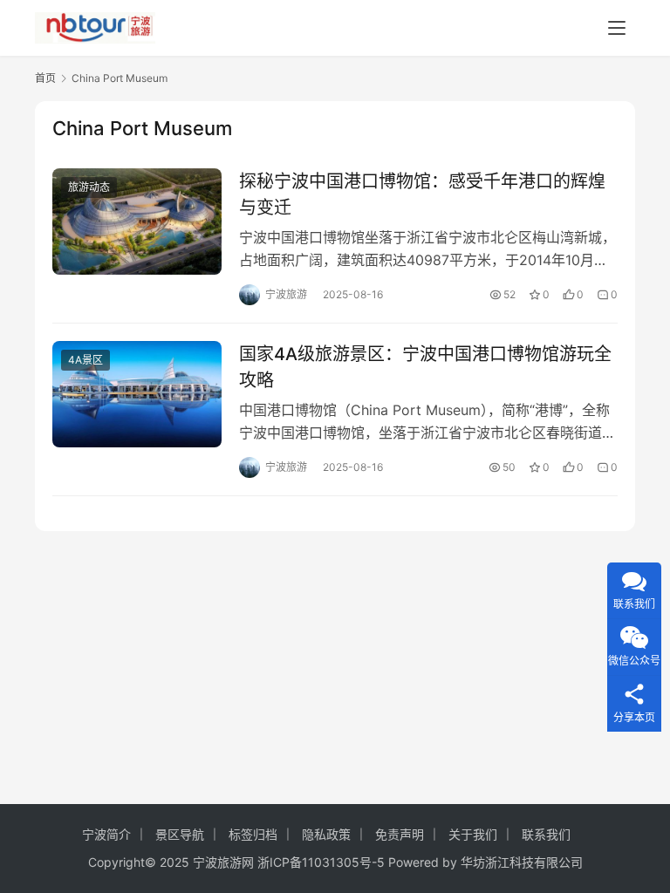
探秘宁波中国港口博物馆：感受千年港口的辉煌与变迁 (422, 194)
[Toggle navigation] (616, 28)
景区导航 (179, 834)
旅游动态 (89, 187)
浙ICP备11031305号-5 (321, 862)
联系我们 (546, 834)
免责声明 (399, 834)
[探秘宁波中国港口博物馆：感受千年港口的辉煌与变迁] (137, 221)
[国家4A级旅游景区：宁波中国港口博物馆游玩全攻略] (137, 393)
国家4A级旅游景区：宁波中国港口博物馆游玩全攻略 (425, 367)
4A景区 (85, 359)
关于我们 (472, 834)
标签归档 (253, 834)
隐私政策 (326, 834)
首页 (45, 78)
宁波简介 (106, 834)
